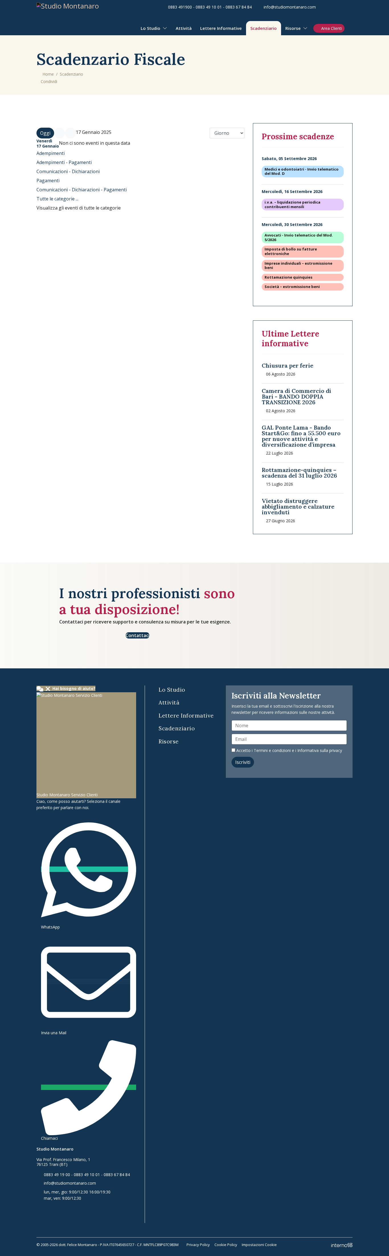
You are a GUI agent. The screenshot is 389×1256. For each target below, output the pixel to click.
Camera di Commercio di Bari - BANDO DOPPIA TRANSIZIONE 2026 (296, 396)
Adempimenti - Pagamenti (64, 162)
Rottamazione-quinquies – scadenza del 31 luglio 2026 (299, 472)
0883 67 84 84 (239, 7)
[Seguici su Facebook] (323, 7)
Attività (184, 28)
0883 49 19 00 (57, 1174)
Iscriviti (242, 762)
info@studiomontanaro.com (290, 7)
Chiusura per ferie (287, 365)
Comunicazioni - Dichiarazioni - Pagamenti (81, 189)
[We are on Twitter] (341, 7)
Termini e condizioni (272, 750)
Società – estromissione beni (292, 287)
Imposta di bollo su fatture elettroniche (291, 251)
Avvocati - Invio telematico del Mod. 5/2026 (299, 237)
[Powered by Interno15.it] (342, 1244)
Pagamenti (48, 180)
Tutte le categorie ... (57, 199)
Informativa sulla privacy (319, 750)
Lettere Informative (221, 28)
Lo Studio (150, 28)
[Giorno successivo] (70, 133)
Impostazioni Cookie (259, 1244)
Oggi (45, 133)
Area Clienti (331, 28)
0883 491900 (180, 7)
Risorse (293, 28)
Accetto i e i (288, 750)
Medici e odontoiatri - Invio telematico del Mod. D (302, 171)
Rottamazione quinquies (288, 277)
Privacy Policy (198, 1244)
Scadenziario (263, 28)
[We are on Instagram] (351, 7)
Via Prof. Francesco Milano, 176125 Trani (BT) (63, 1162)
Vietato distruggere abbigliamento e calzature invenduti (298, 506)
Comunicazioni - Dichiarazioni (68, 171)
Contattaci (138, 635)
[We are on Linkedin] (332, 7)
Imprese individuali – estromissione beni (298, 265)
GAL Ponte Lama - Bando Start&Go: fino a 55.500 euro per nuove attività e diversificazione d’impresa (301, 436)
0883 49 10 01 (209, 7)
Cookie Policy (225, 1244)
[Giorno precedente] (59, 133)
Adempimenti (50, 153)
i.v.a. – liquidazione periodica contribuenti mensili (292, 204)
